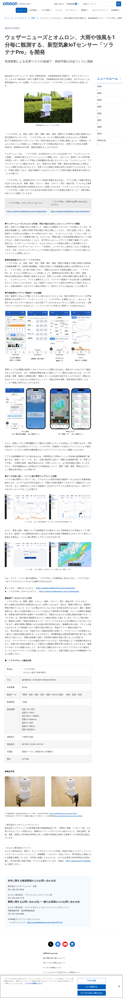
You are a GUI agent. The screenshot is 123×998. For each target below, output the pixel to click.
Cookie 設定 (91, 980)
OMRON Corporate (50, 953)
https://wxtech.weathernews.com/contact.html (70, 211)
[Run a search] (118, 3)
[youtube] (65, 944)
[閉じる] (119, 986)
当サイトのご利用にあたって (54, 963)
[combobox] (72, 3)
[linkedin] (72, 944)
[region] (61, 986)
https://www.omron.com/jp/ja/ (78, 861)
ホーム (7, 18)
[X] (50, 944)
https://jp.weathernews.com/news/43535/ (63, 813)
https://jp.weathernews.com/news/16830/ (68, 816)
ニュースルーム (20, 18)
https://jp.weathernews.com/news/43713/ (45, 922)
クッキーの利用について (52, 968)
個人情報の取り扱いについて (54, 958)
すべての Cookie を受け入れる (92, 993)
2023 (33, 18)
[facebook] (58, 944)
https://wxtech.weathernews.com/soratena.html (27, 211)
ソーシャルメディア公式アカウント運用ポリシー (61, 972)
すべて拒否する (91, 987)
